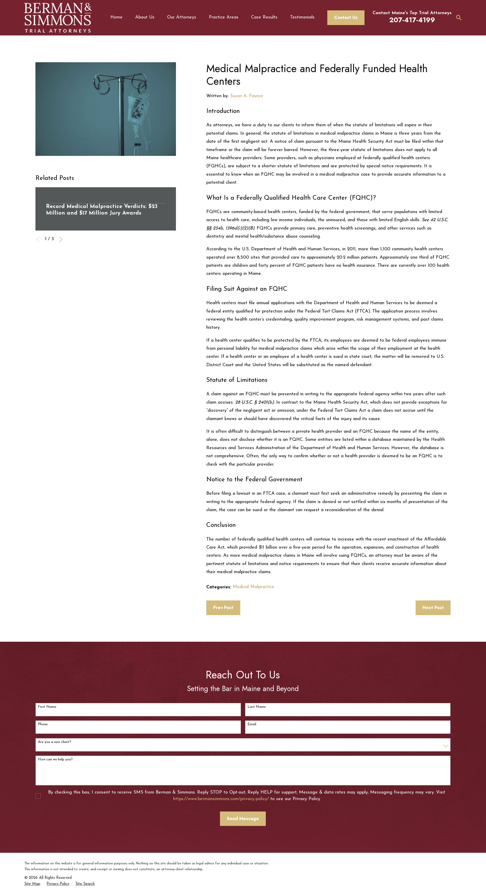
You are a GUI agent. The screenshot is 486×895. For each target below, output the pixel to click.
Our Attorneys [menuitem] (181, 17)
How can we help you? (55, 759)
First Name (47, 707)
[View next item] (61, 239)
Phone (43, 724)
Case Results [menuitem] (264, 17)
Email (252, 724)
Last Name (257, 707)
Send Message (243, 818)
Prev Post (223, 607)
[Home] (58, 18)
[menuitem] (32, 884)
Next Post (433, 607)
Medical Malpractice (253, 587)
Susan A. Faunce (246, 96)
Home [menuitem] (116, 17)
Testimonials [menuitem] (302, 17)
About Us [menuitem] (144, 17)
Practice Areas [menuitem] (223, 17)
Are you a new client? (54, 742)
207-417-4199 (412, 20)
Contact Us (346, 17)
